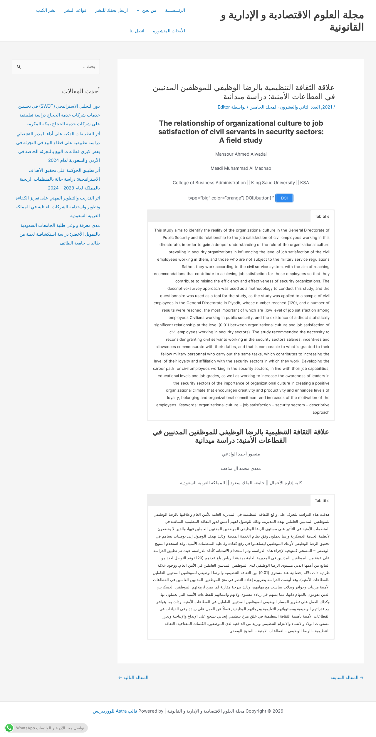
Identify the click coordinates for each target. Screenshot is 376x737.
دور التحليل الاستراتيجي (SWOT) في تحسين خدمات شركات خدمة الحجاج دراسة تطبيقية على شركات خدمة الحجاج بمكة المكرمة (59, 115)
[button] (139, 10)
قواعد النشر (75, 10)
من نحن (149, 10)
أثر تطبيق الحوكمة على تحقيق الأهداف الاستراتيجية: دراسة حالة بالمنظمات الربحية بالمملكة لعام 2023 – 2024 (60, 179)
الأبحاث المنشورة (169, 31)
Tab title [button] (322, 216)
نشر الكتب (46, 10)
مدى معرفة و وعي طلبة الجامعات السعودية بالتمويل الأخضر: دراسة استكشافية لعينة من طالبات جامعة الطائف (59, 234)
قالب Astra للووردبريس (115, 711)
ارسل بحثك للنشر (111, 10)
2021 (327, 107)
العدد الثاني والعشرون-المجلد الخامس (284, 107)
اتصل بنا (137, 31)
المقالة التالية (133, 677)
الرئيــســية (175, 10)
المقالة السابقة (347, 677)
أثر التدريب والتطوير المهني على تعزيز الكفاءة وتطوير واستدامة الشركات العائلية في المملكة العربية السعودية (58, 206)
